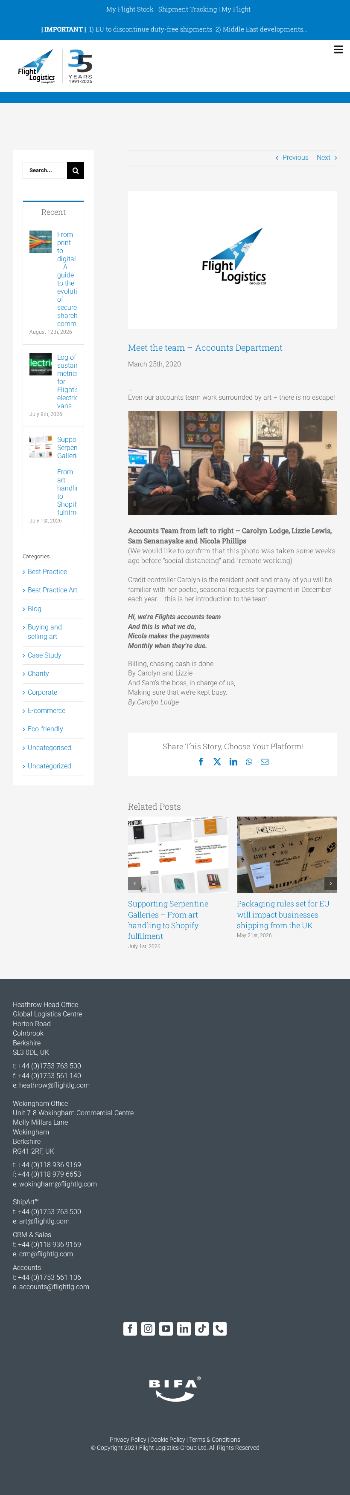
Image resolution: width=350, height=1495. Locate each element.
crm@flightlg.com (46, 1254)
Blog (34, 609)
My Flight (236, 9)
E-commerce (46, 711)
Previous (296, 157)
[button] (134, 883)
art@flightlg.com (44, 1221)
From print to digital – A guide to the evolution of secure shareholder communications (67, 279)
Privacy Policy (128, 1439)
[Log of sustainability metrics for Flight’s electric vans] (40, 358)
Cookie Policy (167, 1439)
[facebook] (130, 1329)
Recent (53, 212)
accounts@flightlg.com (54, 1287)
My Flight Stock (130, 9)
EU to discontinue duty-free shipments (154, 29)
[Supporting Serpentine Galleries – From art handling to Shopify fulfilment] (40, 440)
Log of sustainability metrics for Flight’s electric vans (67, 381)
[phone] (220, 1329)
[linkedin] (184, 1329)
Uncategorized (49, 766)
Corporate (42, 692)
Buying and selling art (45, 632)
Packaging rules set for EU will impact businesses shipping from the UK (283, 914)
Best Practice (47, 572)
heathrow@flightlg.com (54, 1085)
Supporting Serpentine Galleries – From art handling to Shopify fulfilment (168, 919)
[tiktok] (202, 1329)
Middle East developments (263, 29)
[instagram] (148, 1329)
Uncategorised (49, 748)
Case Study (44, 655)
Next (323, 157)
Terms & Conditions (214, 1439)
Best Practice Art (52, 590)
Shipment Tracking (187, 9)
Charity (38, 674)
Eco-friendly (45, 729)
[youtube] (166, 1329)
